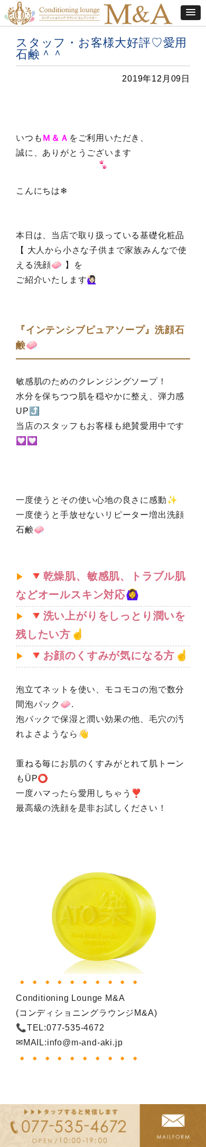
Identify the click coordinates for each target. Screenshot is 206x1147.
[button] (191, 12)
